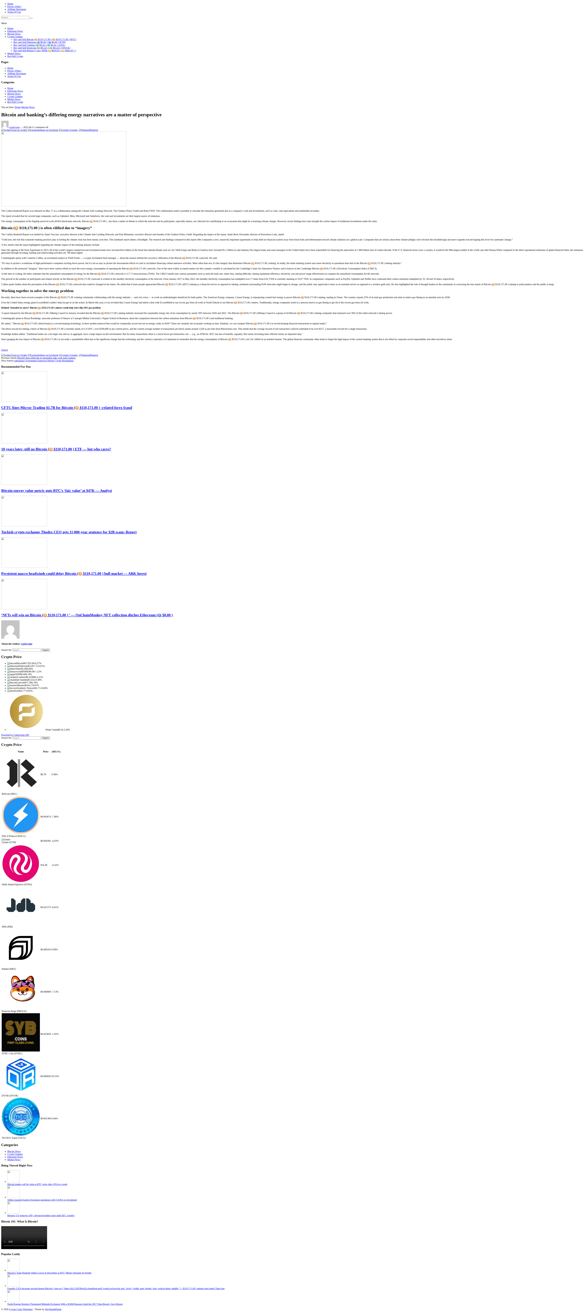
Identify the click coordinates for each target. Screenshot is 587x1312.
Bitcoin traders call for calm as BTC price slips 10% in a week (37, 1184)
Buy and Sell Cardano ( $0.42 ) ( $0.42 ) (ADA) (39, 45)
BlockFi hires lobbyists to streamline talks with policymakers (46, 358)
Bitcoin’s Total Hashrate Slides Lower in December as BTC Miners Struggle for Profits (49, 1273)
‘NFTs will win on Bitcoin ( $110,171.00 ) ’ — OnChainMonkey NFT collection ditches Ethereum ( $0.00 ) (87, 615)
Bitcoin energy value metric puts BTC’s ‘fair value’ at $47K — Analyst (56, 491)
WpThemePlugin (53, 1309)
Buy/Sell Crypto (15, 56)
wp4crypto (14, 127)
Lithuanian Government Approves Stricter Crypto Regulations (44, 360)
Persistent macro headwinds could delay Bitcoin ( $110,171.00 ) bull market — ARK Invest (74, 573)
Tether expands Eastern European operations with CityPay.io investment (42, 1200)
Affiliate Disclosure (16, 9)
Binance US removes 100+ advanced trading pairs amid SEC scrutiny (41, 1215)
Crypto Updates (15, 36)
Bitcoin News (14, 34)
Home (10, 3)
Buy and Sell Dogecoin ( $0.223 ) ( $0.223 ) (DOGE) (41, 48)
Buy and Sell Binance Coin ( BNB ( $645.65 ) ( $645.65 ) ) (44, 50)
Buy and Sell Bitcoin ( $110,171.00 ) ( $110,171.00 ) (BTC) (44, 39)
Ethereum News (15, 31)
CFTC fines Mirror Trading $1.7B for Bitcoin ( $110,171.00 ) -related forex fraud (66, 408)
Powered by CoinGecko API (15, 735)
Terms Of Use (14, 12)
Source (4, 350)
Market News (13, 53)
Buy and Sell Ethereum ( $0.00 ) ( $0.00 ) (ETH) (39, 42)
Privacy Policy (14, 6)
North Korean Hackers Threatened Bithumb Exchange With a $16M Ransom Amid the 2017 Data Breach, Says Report (65, 1304)
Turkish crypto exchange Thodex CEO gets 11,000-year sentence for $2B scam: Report (69, 532)
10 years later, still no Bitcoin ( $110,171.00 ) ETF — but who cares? (56, 449)
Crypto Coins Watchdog (21, 1309)
